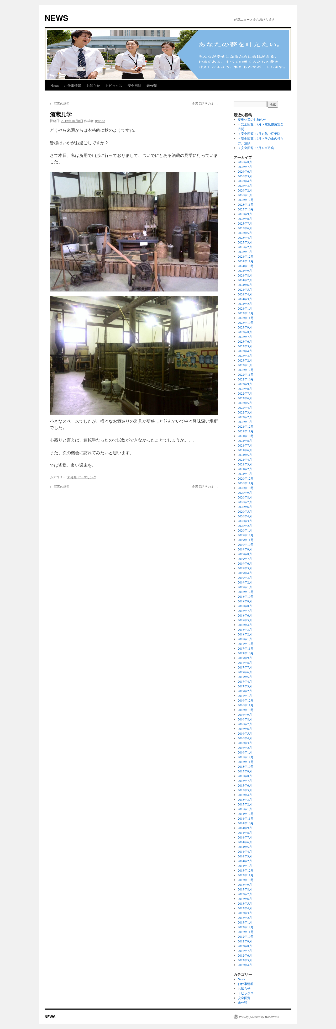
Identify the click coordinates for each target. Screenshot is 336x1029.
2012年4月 (245, 965)
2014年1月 (245, 865)
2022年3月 (245, 412)
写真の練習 (60, 103)
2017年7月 (245, 667)
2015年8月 (245, 776)
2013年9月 (245, 884)
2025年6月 (245, 228)
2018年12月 (246, 592)
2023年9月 (245, 327)
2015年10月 (246, 766)
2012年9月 (245, 941)
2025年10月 (246, 209)
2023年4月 (245, 351)
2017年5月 (245, 677)
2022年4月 (245, 407)
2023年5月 (245, 346)
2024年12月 (246, 256)
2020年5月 (245, 511)
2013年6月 (245, 899)
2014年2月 (245, 861)
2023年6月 (245, 341)
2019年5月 (245, 568)
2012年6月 (245, 955)
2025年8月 (245, 218)
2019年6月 (245, 563)
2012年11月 (246, 932)
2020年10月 (246, 488)
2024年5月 (245, 289)
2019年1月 (245, 587)
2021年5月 (245, 455)
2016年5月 (245, 733)
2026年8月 (245, 162)
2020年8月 (245, 497)
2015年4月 (245, 795)
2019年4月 (245, 573)
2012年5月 (245, 960)
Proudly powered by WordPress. (259, 1017)
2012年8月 (245, 946)
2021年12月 (246, 426)
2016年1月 (245, 752)
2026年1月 (245, 195)
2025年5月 (245, 233)
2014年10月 (246, 823)
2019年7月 (245, 558)
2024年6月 (245, 285)
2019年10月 (246, 544)
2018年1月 (245, 639)
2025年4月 (245, 237)
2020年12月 (246, 478)
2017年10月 (246, 653)
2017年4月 (245, 681)
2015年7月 (245, 780)
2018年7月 (245, 610)
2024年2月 (245, 303)
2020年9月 (245, 492)
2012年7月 (245, 950)
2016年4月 (245, 738)
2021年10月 (246, 436)
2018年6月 (245, 615)
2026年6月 (245, 171)
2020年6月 (245, 507)
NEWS (56, 17)
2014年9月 (245, 828)
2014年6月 (245, 842)
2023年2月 (245, 360)
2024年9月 (245, 270)
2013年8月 (245, 889)
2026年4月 (245, 181)
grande (100, 120)
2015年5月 (245, 790)
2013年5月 (245, 903)
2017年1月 (245, 695)
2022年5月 (245, 403)
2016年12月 (246, 700)
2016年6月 (245, 728)
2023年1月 (245, 365)
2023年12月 (246, 313)
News (54, 85)
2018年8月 (245, 606)
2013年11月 (246, 875)
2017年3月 (245, 686)
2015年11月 (246, 762)
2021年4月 (245, 459)
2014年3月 (245, 856)
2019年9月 (245, 549)
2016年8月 (245, 719)
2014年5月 (245, 847)
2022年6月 (245, 398)
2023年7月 (245, 337)
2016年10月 (246, 710)
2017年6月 (245, 672)
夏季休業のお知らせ (252, 119)
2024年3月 (245, 299)
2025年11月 (246, 204)
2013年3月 (245, 913)
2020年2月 (245, 525)
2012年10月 (246, 936)
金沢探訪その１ (205, 103)
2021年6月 (245, 450)
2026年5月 (245, 176)
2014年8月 (245, 832)
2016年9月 (245, 714)
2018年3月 (245, 629)
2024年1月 (245, 308)
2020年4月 (245, 516)
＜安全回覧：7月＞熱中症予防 (259, 133)
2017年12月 (246, 643)
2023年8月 (245, 332)
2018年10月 (246, 596)
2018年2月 (245, 634)
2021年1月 (245, 473)
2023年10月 (246, 322)
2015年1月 (245, 809)
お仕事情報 (72, 85)
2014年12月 (246, 813)
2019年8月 (245, 554)
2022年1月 (245, 422)
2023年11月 (246, 318)
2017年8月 (245, 662)
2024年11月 (246, 261)
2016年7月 (245, 724)
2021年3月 (245, 464)
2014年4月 (245, 851)
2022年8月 (245, 388)
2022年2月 (245, 417)
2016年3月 (245, 743)
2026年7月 (245, 167)
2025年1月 (245, 252)
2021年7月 (245, 445)
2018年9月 (245, 601)
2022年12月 (246, 370)
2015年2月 (245, 804)
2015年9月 (245, 771)
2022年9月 (245, 384)
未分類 (151, 85)
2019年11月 (246, 540)
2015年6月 (245, 785)
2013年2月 (245, 917)
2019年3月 (245, 577)
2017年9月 (245, 658)
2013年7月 (245, 894)
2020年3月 (245, 521)
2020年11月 (246, 483)
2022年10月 (246, 379)
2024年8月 (245, 275)
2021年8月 (245, 440)
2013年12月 (246, 870)
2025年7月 (245, 223)
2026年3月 (245, 185)
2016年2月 (245, 747)
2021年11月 (246, 431)
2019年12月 (246, 535)
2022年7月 (245, 393)
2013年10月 (246, 880)
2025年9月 (245, 214)
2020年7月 (245, 502)
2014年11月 (246, 818)
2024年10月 (246, 266)
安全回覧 (134, 85)
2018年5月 (245, 620)
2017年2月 (245, 691)
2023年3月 (245, 355)
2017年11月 (246, 648)
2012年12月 (246, 927)
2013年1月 (245, 922)
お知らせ (93, 85)
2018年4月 (245, 625)
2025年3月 (245, 242)
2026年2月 (245, 190)
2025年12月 (246, 200)
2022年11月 (246, 374)
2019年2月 (245, 582)
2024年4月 (245, 294)
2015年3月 (245, 799)
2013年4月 (245, 908)
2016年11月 (246, 705)
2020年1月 (245, 530)
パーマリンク (86, 477)
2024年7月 (245, 280)
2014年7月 (245, 837)
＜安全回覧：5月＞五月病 (256, 148)
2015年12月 (246, 757)
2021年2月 (245, 469)
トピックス (113, 85)
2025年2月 (245, 247)
